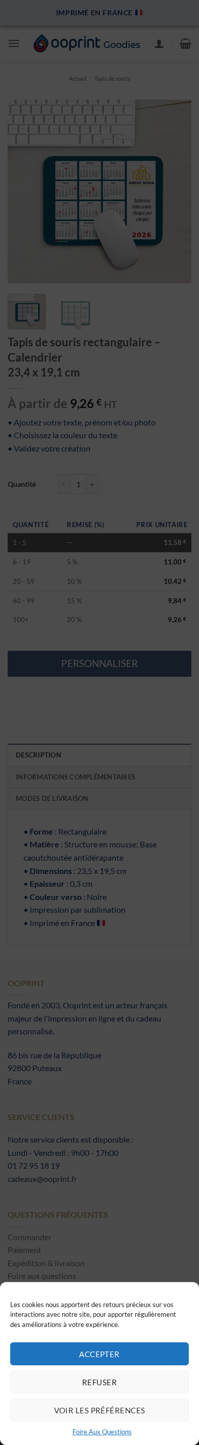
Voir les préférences (99, 1410)
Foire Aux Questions (102, 1432)
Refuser (99, 1382)
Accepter (99, 1354)
